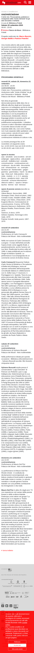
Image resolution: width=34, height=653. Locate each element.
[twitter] (6, 605)
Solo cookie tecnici (17, 649)
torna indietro (7, 550)
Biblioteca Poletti (15, 23)
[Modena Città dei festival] (16, 607)
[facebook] (2, 605)
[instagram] (11, 605)
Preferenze (17, 641)
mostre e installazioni (9, 12)
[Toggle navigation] (29, 2)
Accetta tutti (17, 645)
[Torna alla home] (11, 2)
